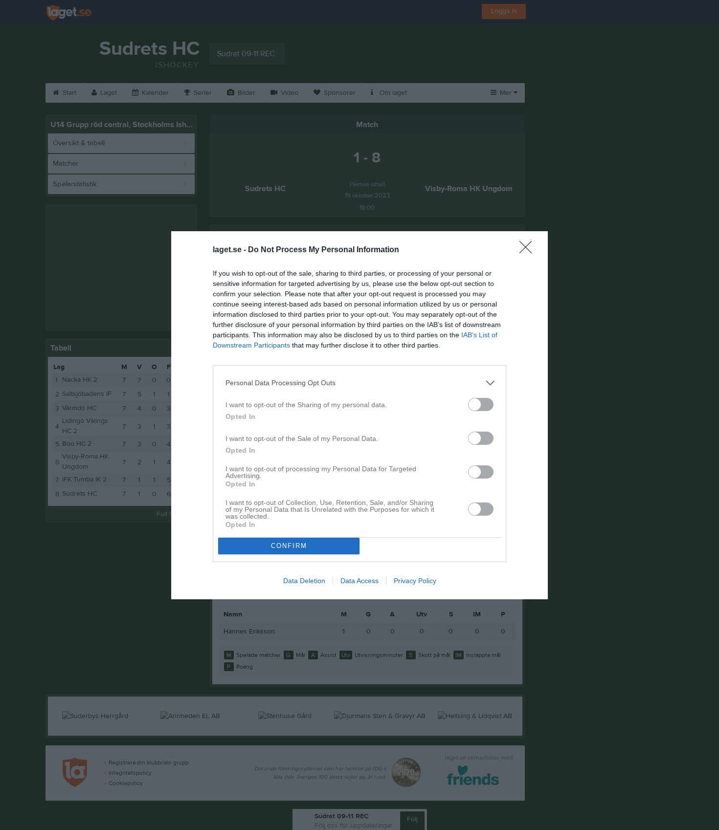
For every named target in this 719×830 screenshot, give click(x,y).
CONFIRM (289, 545)
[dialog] (359, 415)
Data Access (359, 581)
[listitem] (359, 383)
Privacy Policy (415, 581)
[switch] (481, 404)
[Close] (528, 250)
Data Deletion (304, 581)
